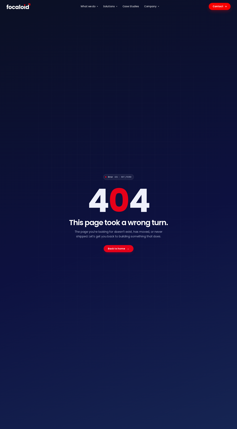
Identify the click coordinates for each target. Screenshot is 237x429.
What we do (88, 6)
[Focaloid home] (18, 6)
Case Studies (131, 6)
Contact (220, 6)
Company (150, 6)
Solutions (109, 6)
